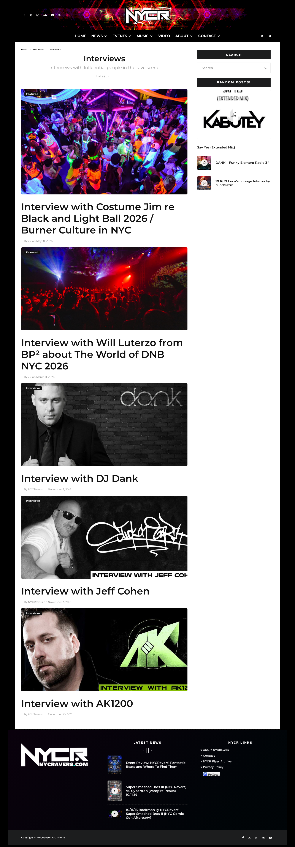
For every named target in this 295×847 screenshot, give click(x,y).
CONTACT (207, 36)
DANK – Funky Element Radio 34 (243, 163)
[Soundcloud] (45, 15)
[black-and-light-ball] (104, 142)
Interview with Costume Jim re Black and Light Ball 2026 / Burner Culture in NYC (97, 218)
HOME (80, 36)
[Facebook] (24, 15)
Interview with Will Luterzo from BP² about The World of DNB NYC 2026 (102, 354)
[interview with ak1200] (104, 649)
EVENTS (120, 36)
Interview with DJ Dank (79, 478)
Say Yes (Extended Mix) (216, 147)
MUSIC (143, 36)
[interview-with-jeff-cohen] (104, 537)
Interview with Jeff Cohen (85, 591)
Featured (32, 94)
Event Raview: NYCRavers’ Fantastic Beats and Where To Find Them (156, 765)
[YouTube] (52, 15)
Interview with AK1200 (77, 703)
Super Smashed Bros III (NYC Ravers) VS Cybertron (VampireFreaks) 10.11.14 (156, 791)
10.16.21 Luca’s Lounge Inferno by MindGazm (243, 183)
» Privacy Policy (211, 767)
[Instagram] (37, 15)
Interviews (33, 388)
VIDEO (164, 36)
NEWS (97, 36)
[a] (104, 288)
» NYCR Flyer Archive (216, 761)
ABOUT (182, 36)
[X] (30, 15)
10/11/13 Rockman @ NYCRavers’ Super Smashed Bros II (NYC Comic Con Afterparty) (155, 814)
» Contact (207, 755)
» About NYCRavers (214, 750)
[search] (265, 68)
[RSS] (59, 15)
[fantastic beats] (115, 765)
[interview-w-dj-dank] (104, 424)
